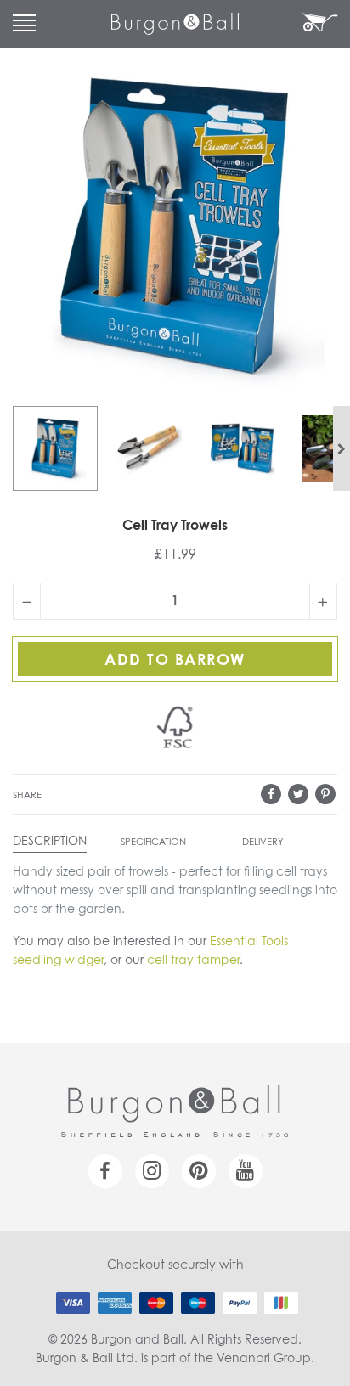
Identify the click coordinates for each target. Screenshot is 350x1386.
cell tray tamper (193, 960)
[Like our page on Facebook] (105, 1171)
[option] (55, 448)
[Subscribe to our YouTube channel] (245, 1171)
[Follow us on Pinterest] (199, 1171)
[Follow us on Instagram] (152, 1171)
